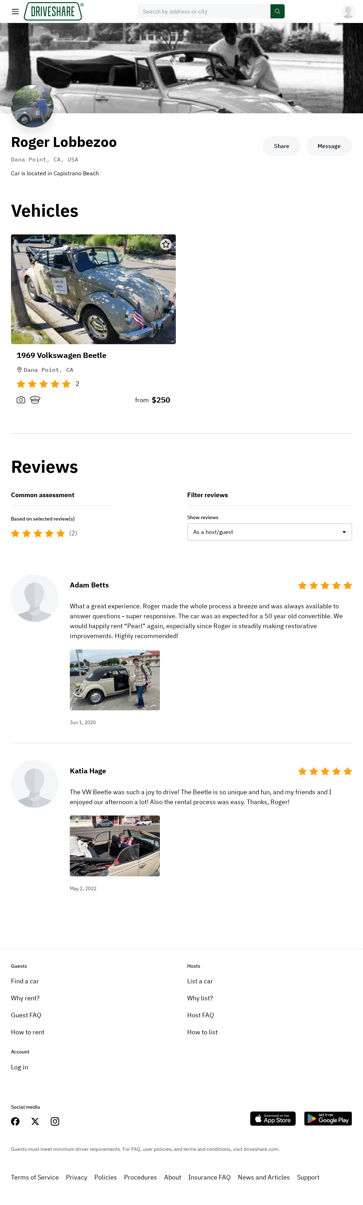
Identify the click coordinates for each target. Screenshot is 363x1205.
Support (308, 1177)
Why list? (200, 998)
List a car (200, 981)
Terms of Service (35, 1177)
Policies (105, 1177)
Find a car (25, 981)
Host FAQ (200, 1015)
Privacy (76, 1177)
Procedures (140, 1177)
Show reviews (202, 517)
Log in (19, 1067)
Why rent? (25, 998)
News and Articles (264, 1177)
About (172, 1177)
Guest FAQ (26, 1015)
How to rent (27, 1032)
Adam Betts (89, 585)
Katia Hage (88, 770)
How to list (202, 1032)
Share (281, 145)
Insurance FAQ (209, 1177)
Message (329, 145)
